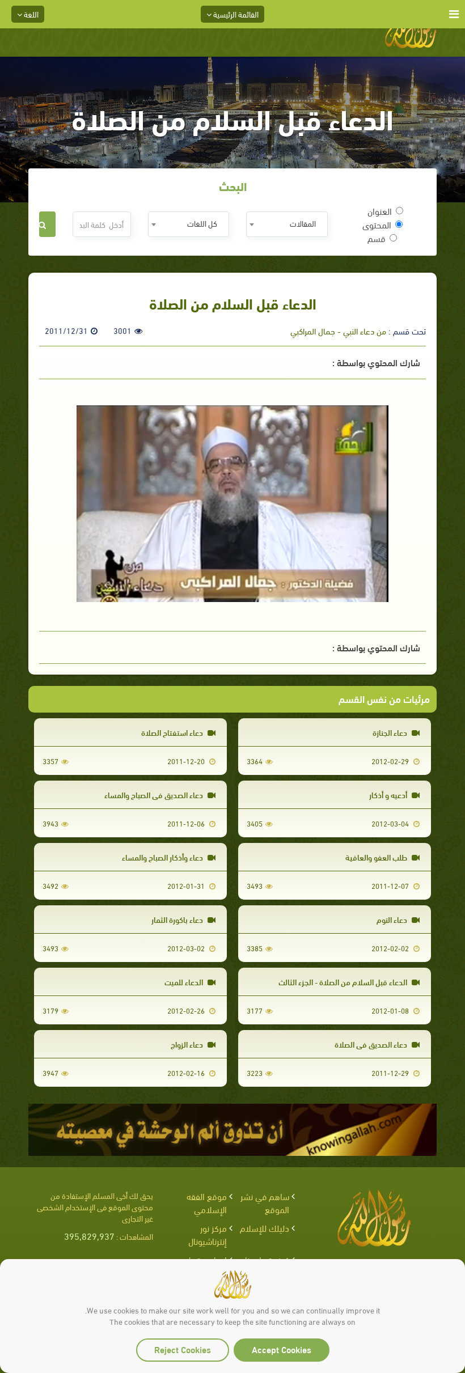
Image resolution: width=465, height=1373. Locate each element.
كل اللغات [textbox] (202, 223)
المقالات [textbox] (303, 223)
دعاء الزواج (188, 1044)
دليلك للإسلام (264, 1227)
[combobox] (286, 224)
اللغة (30, 14)
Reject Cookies (182, 1348)
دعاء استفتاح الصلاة (173, 732)
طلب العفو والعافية (377, 857)
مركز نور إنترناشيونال (207, 1234)
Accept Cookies (281, 1348)
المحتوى (376, 224)
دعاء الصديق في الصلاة (372, 1044)
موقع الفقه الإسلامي (207, 1202)
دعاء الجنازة (391, 732)
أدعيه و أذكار (389, 794)
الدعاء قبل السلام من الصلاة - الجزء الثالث (343, 982)
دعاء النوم (393, 919)
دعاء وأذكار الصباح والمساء (163, 857)
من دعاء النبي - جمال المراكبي (338, 330)
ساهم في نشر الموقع (264, 1202)
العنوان (379, 211)
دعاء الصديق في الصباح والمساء (154, 794)
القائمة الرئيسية (235, 14)
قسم (376, 238)
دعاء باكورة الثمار (178, 919)
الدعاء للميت (184, 982)
